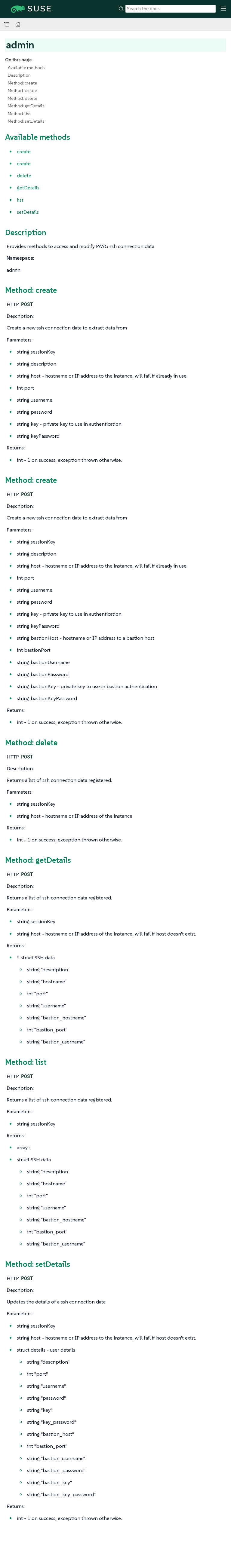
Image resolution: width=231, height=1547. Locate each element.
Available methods (26, 67)
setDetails (28, 212)
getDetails (28, 187)
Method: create (22, 83)
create (24, 151)
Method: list (19, 113)
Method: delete (22, 98)
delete (24, 175)
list (20, 200)
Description (19, 75)
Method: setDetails (26, 121)
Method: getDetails (26, 106)
